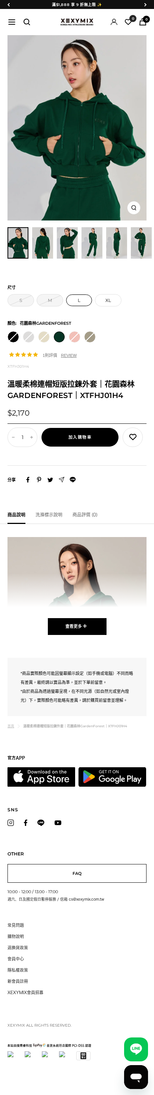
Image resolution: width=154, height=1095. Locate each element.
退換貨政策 (17, 948)
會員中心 (15, 959)
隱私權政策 (17, 970)
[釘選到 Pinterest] (39, 479)
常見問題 (15, 925)
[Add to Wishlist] (133, 437)
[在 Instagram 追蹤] (10, 823)
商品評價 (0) (85, 514)
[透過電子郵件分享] (61, 479)
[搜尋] (27, 22)
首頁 (10, 726)
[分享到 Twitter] (50, 480)
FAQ (77, 873)
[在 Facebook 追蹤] (25, 823)
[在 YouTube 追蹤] (58, 823)
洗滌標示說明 (49, 514)
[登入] (114, 22)
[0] (128, 22)
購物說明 (15, 936)
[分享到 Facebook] (27, 479)
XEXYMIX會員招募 (25, 992)
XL (108, 300)
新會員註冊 (17, 981)
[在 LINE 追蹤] (40, 823)
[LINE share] (72, 479)
